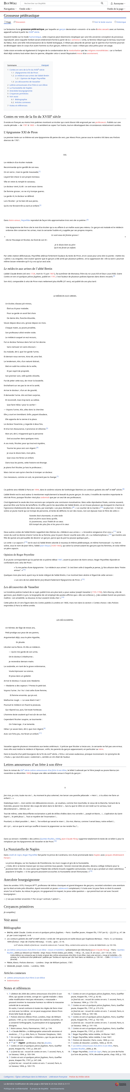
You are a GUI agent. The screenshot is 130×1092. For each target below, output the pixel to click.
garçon (62, 29)
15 (83, 579)
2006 (57, 838)
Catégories (9, 1076)
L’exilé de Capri (15, 855)
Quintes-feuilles (47, 838)
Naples (97, 855)
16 (62, 597)
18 (55, 841)
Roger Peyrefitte (30, 855)
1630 (53, 545)
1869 (28, 773)
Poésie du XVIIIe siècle (79, 1076)
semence (76, 39)
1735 (94, 592)
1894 (36, 489)
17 (40, 733)
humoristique (35, 37)
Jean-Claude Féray (70, 838)
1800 (31, 125)
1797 (53, 276)
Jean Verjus (45, 545)
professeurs (100, 122)
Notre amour (14, 220)
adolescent (63, 888)
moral (79, 53)
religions (92, 50)
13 (26, 542)
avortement (92, 53)
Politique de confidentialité (16, 1088)
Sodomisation (13, 980)
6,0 (12, 1042)
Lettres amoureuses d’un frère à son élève (48, 770)
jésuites (48, 1042)
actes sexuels (103, 29)
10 (101, 507)
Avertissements (57, 1088)
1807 (52, 273)
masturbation (75, 50)
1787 (25, 125)
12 (110, 534)
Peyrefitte (25, 220)
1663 (58, 545)
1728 (33, 273)
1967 (60, 559)
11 (114, 531)
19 (91, 871)
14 (24, 570)
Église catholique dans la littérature (31, 1076)
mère (101, 749)
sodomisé (44, 497)
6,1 (17, 1042)
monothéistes (102, 50)
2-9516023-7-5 (116, 957)
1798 (99, 592)
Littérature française (58, 1076)
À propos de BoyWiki (39, 1088)
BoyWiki (10, 3)
